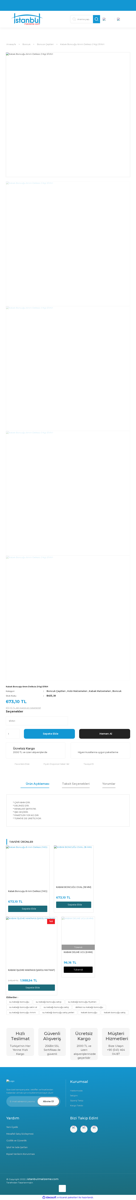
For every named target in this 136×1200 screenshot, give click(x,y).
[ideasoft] (49, 1197)
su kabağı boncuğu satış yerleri (58, 1012)
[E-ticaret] (67, 1197)
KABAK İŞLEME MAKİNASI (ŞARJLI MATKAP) (31, 970)
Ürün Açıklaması (37, 783)
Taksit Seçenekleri (76, 783)
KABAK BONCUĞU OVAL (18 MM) (73, 887)
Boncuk (116, 691)
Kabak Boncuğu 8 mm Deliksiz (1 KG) (27, 891)
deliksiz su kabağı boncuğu (89, 1007)
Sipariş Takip (76, 1100)
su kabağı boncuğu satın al (23, 1007)
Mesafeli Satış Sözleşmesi (19, 1133)
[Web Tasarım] (36, 1187)
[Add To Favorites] (17, 764)
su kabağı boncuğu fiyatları (82, 1001)
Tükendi (78, 969)
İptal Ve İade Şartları (17, 1147)
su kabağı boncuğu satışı (48, 1001)
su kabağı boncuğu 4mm (22, 1012)
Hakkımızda (76, 1090)
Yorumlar (108, 783)
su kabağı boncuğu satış (56, 1007)
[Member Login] (107, 19)
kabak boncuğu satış (114, 1012)
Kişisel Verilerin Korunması (20, 1154)
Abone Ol (48, 1101)
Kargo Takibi (76, 1105)
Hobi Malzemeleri (77, 691)
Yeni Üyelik (12, 1127)
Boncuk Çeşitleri (56, 691)
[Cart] (121, 19)
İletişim (74, 1095)
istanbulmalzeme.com (42, 1179)
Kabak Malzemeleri (100, 691)
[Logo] (38, 19)
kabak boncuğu (89, 1012)
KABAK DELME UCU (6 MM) (78, 952)
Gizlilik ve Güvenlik (16, 1140)
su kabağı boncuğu (19, 1001)
